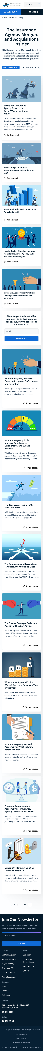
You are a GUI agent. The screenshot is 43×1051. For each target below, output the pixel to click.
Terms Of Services (21, 1038)
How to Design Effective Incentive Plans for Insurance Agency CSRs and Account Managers (19, 254)
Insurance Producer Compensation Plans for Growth (20, 210)
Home (4, 17)
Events (4, 991)
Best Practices (31, 67)
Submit (21, 944)
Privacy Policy (21, 1034)
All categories (11, 67)
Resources (13, 17)
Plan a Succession (9, 977)
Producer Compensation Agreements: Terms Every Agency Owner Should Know (19, 809)
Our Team (27, 955)
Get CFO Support (9, 972)
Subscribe (21, 338)
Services (5, 951)
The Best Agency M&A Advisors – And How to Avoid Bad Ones (21, 565)
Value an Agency (9, 959)
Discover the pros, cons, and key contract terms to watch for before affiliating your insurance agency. (21, 757)
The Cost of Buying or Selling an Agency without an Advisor (21, 624)
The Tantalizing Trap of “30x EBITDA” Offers (19, 506)
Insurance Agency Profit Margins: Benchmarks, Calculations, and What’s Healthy (17, 444)
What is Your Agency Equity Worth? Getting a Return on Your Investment (21, 685)
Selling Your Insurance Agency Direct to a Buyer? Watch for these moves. (16, 109)
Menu (35, 12)
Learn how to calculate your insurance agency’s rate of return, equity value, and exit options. (21, 695)
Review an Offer (8, 968)
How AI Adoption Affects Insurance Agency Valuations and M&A (19, 170)
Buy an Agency (8, 964)
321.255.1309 (7, 1012)
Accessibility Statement (21, 1042)
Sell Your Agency (9, 955)
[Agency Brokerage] (11, 4)
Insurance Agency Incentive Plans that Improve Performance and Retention (19, 296)
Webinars (6, 995)
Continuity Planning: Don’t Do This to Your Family (19, 869)
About (25, 951)
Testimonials (28, 966)
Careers (26, 971)
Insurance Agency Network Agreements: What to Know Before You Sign (19, 747)
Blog (4, 986)
